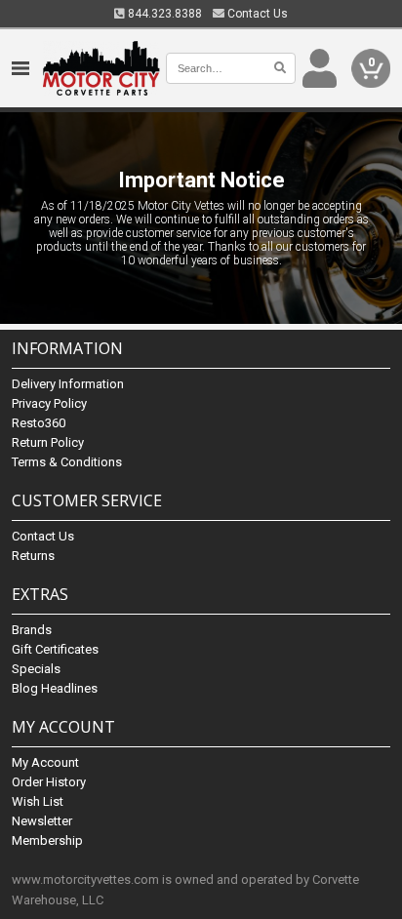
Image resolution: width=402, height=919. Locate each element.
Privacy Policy (49, 403)
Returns (33, 555)
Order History (49, 782)
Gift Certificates (55, 649)
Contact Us (256, 13)
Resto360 (38, 423)
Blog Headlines (55, 688)
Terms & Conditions (67, 462)
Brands (32, 629)
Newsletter (42, 821)
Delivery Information (68, 384)
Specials (36, 668)
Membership (47, 840)
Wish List (37, 801)
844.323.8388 (163, 13)
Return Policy (48, 442)
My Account (45, 762)
